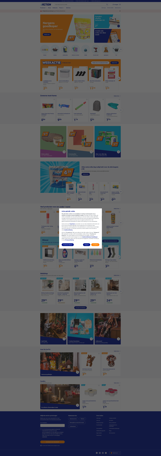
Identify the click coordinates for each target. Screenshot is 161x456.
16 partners (72, 223)
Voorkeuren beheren (67, 244)
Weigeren (87, 244)
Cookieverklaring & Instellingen (89, 237)
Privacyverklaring (69, 240)
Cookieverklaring (68, 229)
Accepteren (95, 244)
